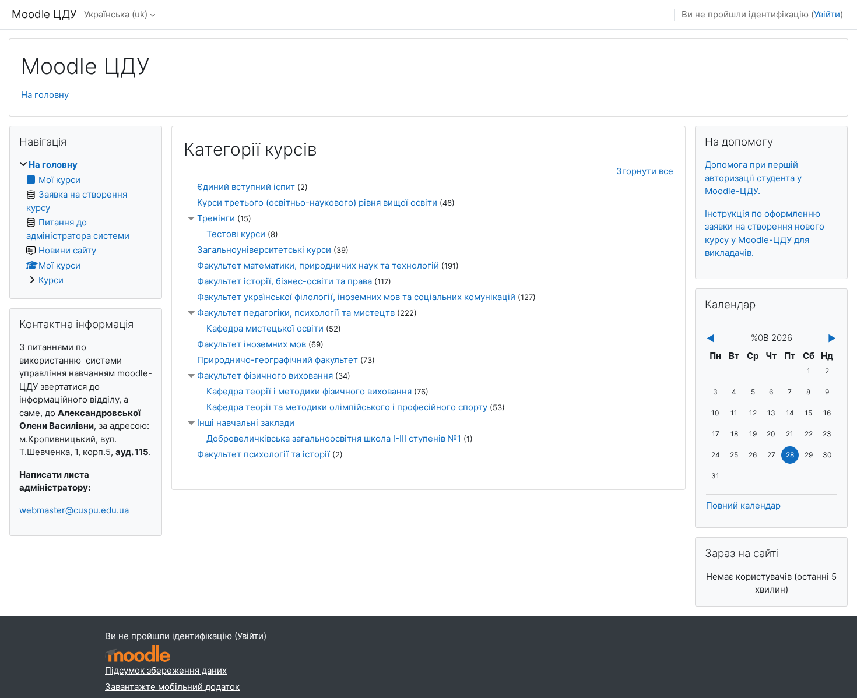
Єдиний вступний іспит (246, 186)
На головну (45, 94)
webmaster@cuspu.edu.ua (74, 510)
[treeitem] (85, 222)
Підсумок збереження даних (166, 670)
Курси (51, 279)
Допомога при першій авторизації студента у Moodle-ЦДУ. (753, 177)
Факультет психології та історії (263, 454)
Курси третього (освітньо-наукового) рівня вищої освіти (317, 202)
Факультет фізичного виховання (265, 375)
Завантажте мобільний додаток (172, 686)
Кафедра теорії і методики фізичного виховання (309, 391)
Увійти (827, 14)
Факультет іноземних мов (251, 344)
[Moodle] (137, 653)
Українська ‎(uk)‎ (115, 14)
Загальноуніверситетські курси (264, 249)
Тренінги (216, 218)
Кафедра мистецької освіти (265, 328)
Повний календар (743, 505)
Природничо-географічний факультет (277, 359)
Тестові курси (235, 233)
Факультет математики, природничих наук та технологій (318, 265)
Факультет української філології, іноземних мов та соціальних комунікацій (356, 296)
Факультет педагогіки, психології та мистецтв (296, 312)
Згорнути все (644, 171)
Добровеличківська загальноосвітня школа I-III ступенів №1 (333, 438)
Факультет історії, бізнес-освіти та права (284, 281)
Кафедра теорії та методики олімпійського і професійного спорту (346, 407)
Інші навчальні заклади (245, 422)
